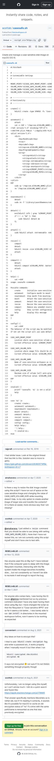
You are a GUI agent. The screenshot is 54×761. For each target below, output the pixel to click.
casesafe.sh (20, 28)
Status (30, 745)
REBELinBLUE (11, 551)
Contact (19, 747)
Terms (6, 745)
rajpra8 (8, 449)
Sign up (47, 4)
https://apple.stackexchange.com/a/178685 (25, 693)
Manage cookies (31, 747)
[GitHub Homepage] (18, 753)
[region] (27, 250)
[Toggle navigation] (4, 4)
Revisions (24, 46)
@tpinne (15, 599)
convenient (10, 630)
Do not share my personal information (27, 749)
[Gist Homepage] (18, 4)
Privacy (14, 745)
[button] (39, 40)
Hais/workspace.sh (19, 32)
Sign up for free (14, 726)
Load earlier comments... (27, 441)
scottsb (6, 28)
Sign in (35, 4)
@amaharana (11, 528)
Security (22, 745)
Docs (48, 745)
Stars (43, 46)
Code (9, 46)
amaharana (10, 478)
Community (39, 745)
